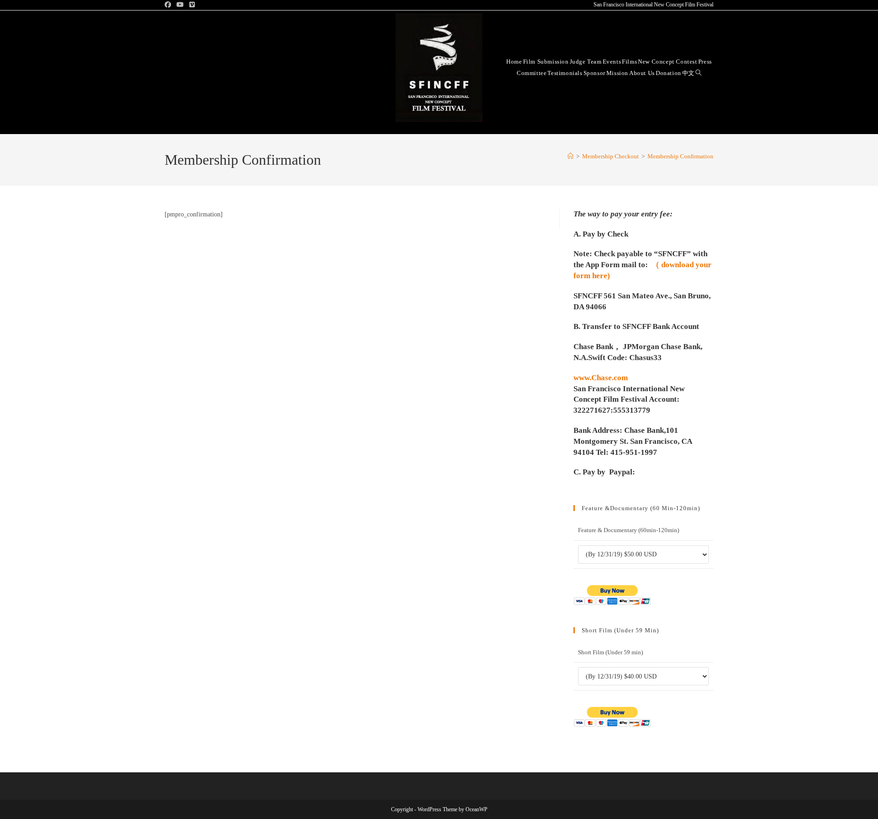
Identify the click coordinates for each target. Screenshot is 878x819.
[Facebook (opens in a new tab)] (169, 5)
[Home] (570, 156)
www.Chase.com (600, 377)
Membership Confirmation (680, 156)
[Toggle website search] (698, 72)
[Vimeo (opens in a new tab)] (192, 5)
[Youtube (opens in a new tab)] (180, 5)
